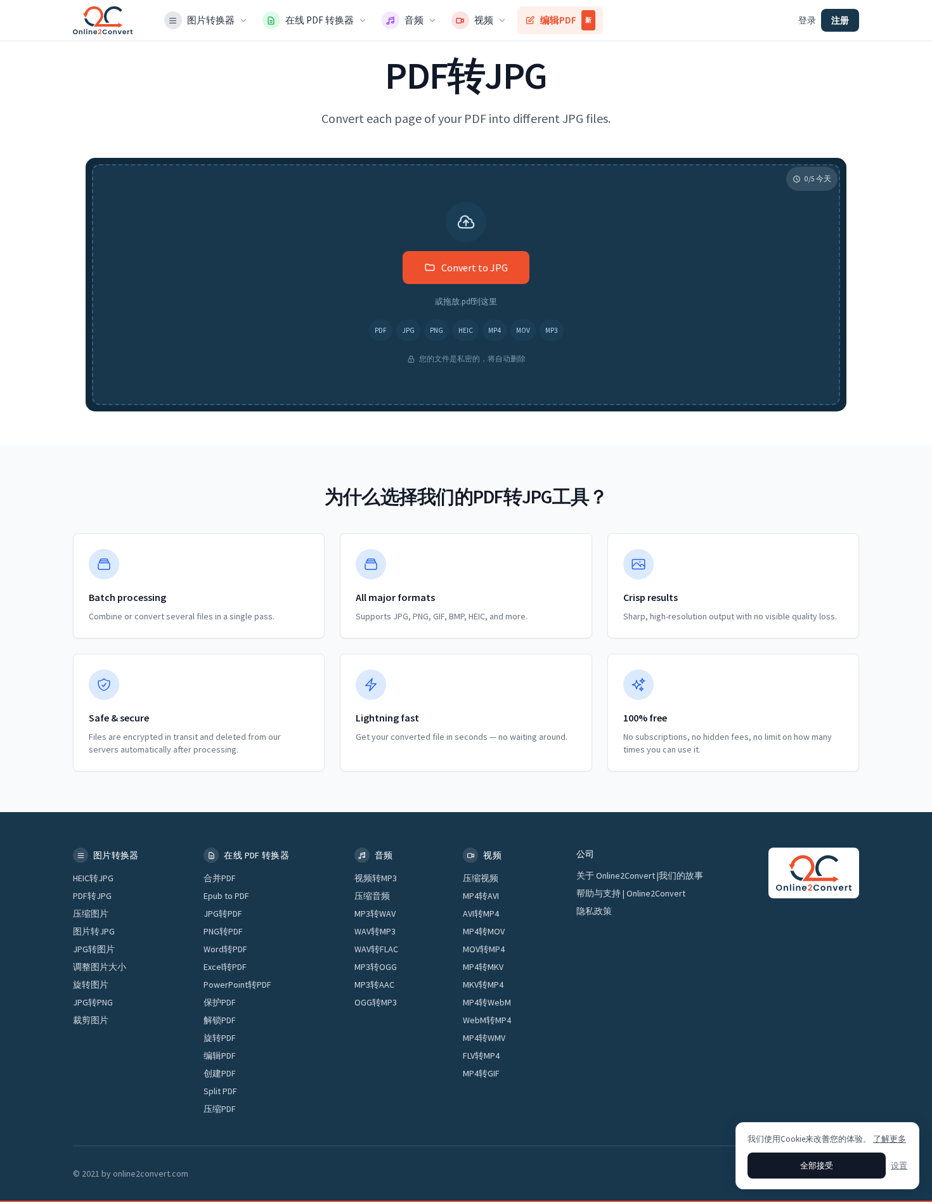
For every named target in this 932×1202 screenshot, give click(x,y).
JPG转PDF (223, 913)
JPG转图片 (94, 949)
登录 (807, 20)
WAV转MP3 (375, 931)
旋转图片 (90, 984)
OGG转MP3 (375, 1002)
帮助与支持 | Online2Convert (630, 893)
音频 (414, 20)
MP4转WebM (487, 1002)
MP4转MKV (483, 967)
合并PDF (220, 878)
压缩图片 (90, 913)
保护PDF (220, 1002)
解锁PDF (220, 1020)
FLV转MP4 (481, 1055)
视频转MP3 (375, 878)
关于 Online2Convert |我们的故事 (639, 875)
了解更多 (889, 1139)
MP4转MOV (484, 931)
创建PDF (220, 1073)
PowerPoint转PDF (237, 984)
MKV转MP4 (483, 984)
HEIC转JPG (93, 878)
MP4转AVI (481, 896)
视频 (483, 20)
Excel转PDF (225, 967)
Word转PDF (225, 949)
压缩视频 (480, 878)
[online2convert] (103, 20)
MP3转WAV (375, 913)
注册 (840, 20)
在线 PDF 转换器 (319, 20)
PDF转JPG (92, 896)
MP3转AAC (374, 984)
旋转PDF (220, 1038)
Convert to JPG (474, 267)
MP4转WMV (484, 1038)
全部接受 (816, 1165)
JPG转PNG (93, 1002)
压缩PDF (220, 1109)
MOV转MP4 (484, 949)
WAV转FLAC (376, 949)
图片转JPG (94, 931)
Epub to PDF (226, 896)
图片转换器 (211, 20)
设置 (899, 1165)
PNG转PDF (223, 931)
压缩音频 (372, 896)
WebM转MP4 (487, 1020)
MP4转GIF (481, 1073)
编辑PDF (566, 20)
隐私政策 (594, 911)
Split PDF (220, 1091)
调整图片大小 (99, 967)
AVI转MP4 (481, 913)
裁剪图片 (90, 1020)
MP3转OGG (375, 967)
